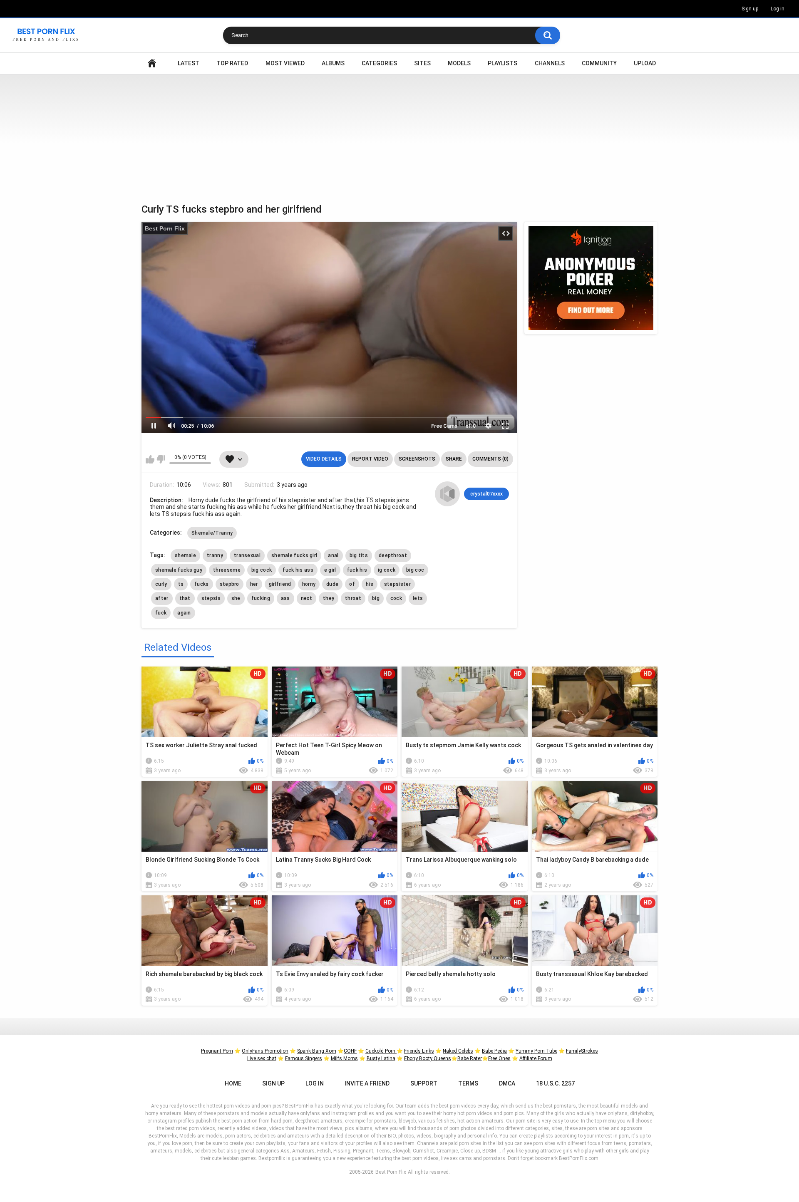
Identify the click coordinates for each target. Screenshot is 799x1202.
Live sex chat (261, 1058)
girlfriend (280, 584)
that (185, 598)
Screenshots (417, 459)
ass (285, 598)
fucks (201, 584)
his (369, 584)
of (352, 584)
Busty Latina (381, 1058)
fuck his (357, 570)
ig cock (386, 570)
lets (418, 598)
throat (353, 598)
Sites (422, 63)
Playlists (502, 63)
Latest (188, 63)
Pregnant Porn (217, 1051)
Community (599, 63)
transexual (247, 555)
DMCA (507, 1083)
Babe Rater (469, 1058)
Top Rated (232, 63)
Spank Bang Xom (316, 1051)
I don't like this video (160, 459)
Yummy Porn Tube (536, 1051)
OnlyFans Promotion (265, 1051)
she (236, 598)
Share (454, 459)
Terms (468, 1083)
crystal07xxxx (486, 494)
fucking (260, 598)
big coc (415, 570)
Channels (550, 63)
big (376, 598)
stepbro (229, 584)
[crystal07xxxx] (447, 493)
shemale (185, 555)
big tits (359, 555)
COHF (350, 1051)
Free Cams (444, 426)
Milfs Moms (344, 1058)
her (254, 584)
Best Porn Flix (165, 228)
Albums (333, 63)
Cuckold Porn (381, 1051)
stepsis (211, 598)
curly (161, 584)
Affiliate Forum (535, 1058)
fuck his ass (298, 570)
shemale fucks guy (178, 570)
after (162, 598)
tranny (215, 555)
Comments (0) (490, 459)
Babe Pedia (494, 1051)
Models (459, 63)
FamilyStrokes (582, 1051)
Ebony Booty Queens (427, 1058)
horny (309, 584)
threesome (227, 570)
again (184, 613)
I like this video (150, 459)
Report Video (370, 459)
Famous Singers (303, 1058)
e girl (330, 570)
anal (333, 555)
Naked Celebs (458, 1051)
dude (332, 584)
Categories (379, 63)
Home (151, 63)
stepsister (397, 584)
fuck (160, 613)
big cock (261, 570)
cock (396, 598)
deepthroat (393, 555)
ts (181, 584)
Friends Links (419, 1051)
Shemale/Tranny (212, 533)
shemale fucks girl (294, 555)
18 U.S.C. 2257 (555, 1083)
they (328, 598)
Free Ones (499, 1058)
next (306, 598)
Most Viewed (285, 63)
